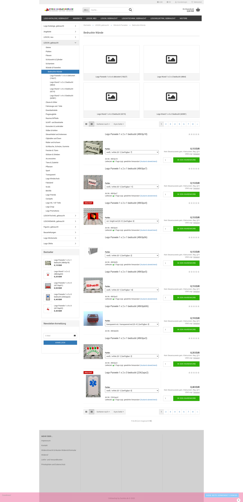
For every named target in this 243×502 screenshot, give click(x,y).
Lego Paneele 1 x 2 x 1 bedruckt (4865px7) (126, 168)
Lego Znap (50, 207)
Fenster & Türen (52, 150)
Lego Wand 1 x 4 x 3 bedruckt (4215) (61, 90)
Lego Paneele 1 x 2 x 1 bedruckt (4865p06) (126, 237)
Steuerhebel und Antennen (56, 134)
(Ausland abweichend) (148, 161)
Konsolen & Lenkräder (54, 126)
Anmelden (60, 343)
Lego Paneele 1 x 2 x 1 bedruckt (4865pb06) (127, 306)
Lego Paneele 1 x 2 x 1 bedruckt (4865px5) (126, 271)
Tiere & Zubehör (52, 162)
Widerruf (44, 455)
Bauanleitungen (50, 232)
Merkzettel (197, 2)
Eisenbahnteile (51, 110)
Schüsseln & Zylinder (54, 59)
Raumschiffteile (52, 118)
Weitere (183, 18)
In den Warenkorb (186, 160)
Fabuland (49, 183)
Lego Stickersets (50, 238)
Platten (48, 51)
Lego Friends (51, 195)
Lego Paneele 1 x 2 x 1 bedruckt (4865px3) (126, 338)
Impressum (45, 441)
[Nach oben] (235, 497)
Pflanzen (49, 167)
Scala (48, 187)
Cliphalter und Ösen (53, 138)
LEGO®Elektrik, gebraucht (163, 18)
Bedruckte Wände (55, 72)
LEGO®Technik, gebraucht (134, 18)
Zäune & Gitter (51, 102)
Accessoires (51, 159)
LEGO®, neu (91, 18)
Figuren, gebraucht (51, 227)
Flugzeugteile (51, 114)
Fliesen (48, 55)
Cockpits (49, 199)
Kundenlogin (182, 2)
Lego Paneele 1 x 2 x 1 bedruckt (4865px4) (126, 203)
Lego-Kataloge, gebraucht (56, 18)
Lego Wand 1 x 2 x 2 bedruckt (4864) (61, 83)
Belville (48, 191)
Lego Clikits (48, 243)
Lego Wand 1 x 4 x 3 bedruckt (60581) (61, 97)
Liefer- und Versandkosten (51, 460)
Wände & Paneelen (53, 68)
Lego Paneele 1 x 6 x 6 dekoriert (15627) (62, 77)
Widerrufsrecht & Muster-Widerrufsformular (58, 450)
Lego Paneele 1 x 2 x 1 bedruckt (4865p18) (126, 134)
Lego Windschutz (52, 179)
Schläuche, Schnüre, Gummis (57, 146)
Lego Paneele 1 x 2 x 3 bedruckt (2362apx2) (126, 372)
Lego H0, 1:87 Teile (53, 203)
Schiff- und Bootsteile (54, 122)
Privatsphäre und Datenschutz (53, 464)
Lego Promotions (52, 211)
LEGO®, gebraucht (109, 18)
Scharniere (50, 64)
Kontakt (44, 445)
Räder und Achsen (53, 142)
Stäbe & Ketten (52, 130)
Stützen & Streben (53, 154)
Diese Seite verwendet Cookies (221, 495)
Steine (48, 47)
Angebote (77, 18)
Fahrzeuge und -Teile (54, 106)
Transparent (50, 175)
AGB (160, 2)
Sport (48, 170)
